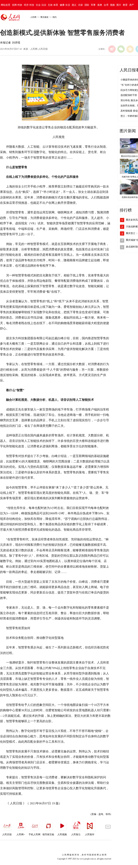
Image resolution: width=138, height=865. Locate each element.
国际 (86, 5)
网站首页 (5, 5)
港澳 (99, 5)
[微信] (121, 49)
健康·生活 (65, 5)
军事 (93, 5)
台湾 (106, 5)
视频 (112, 5)
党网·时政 (17, 5)
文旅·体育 (53, 5)
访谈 (80, 5)
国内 (55, 17)
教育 (125, 5)
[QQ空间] (130, 49)
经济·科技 (29, 5)
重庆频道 (44, 17)
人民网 (33, 17)
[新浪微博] (112, 49)
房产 (131, 5)
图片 (118, 5)
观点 (74, 5)
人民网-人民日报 (39, 49)
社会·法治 (41, 5)
